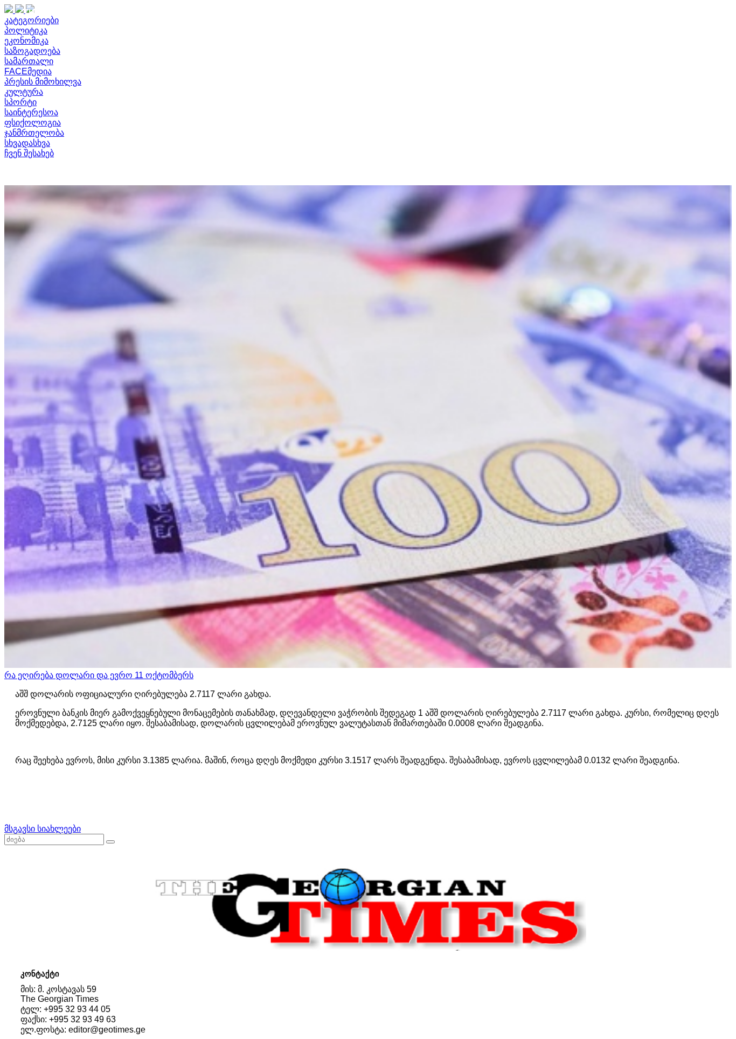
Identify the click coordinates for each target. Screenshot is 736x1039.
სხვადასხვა (27, 143)
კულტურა (23, 91)
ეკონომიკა (26, 40)
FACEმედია (28, 71)
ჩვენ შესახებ (29, 153)
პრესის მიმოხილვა (42, 81)
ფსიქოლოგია (32, 122)
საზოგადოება (32, 50)
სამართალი (28, 61)
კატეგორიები (31, 20)
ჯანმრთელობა (34, 132)
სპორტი (20, 102)
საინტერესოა (31, 112)
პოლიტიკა (25, 30)
